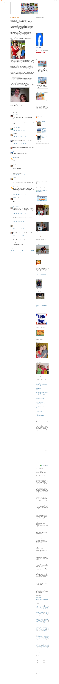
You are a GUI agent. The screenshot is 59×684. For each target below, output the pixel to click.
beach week (40, 637)
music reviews (39, 618)
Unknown (14, 186)
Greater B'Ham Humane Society (41, 394)
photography (44, 606)
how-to (37, 646)
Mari (14, 133)
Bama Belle (15, 114)
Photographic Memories (41, 121)
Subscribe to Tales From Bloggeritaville (42, 599)
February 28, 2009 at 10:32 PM (19, 221)
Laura (14, 145)
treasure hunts (40, 632)
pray (36, 647)
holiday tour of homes (45, 638)
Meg (14, 164)
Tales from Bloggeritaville (39, 32)
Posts (38, 660)
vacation (44, 614)
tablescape (47, 619)
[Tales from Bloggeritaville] (39, 46)
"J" (13, 151)
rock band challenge (40, 648)
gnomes (39, 638)
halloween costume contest (44, 624)
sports (37, 615)
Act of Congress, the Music (40, 383)
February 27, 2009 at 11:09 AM (19, 174)
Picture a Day (39, 135)
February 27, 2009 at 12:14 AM (19, 124)
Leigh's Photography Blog (40, 398)
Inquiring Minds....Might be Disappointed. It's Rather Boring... (43, 131)
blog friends (41, 619)
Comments (39, 662)
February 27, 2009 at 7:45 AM (19, 143)
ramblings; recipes (40, 647)
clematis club (45, 644)
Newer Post (12, 250)
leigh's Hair (40, 630)
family (36, 645)
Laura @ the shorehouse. (17, 224)
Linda (14, 177)
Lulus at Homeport (39, 399)
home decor (44, 611)
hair (43, 627)
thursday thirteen (40, 631)
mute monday (44, 639)
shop (41, 607)
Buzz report (42, 635)
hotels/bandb (47, 645)
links (37, 607)
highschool (42, 615)
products (42, 628)
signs (45, 648)
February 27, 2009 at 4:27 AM (19, 136)
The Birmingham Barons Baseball (41, 408)
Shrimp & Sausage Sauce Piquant (41, 118)
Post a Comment (13, 248)
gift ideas (44, 629)
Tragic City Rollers (39, 412)
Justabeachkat (15, 197)
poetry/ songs (44, 622)
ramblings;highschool (46, 647)
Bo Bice (37, 389)
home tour (43, 645)
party (36, 631)
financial (40, 645)
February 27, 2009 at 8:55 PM (19, 204)
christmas (37, 629)
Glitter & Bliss (15, 157)
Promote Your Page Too (39, 47)
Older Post (32, 250)
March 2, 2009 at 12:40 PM (19, 246)
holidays (37, 611)
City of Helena (38, 390)
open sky (44, 646)
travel (37, 619)
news (37, 609)
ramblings (38, 605)
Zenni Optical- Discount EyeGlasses (41, 416)
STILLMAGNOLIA (16, 206)
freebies (46, 627)
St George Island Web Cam (40, 406)
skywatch (43, 640)
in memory (45, 618)
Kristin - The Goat (16, 127)
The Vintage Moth (39, 411)
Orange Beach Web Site (39, 402)
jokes (44, 616)
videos (39, 620)
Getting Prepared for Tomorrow (44, 137)
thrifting (37, 621)
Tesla (36, 407)
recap (36, 632)
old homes (40, 646)
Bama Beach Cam (38, 388)
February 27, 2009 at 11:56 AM (19, 184)
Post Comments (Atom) (18, 252)
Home (22, 250)
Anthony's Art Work (39, 386)
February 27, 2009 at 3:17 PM (19, 194)
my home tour (45, 630)
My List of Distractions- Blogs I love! (41, 240)
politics (47, 646)
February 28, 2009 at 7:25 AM (19, 213)
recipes (41, 621)
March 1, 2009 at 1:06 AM (18, 228)
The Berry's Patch (15, 231)
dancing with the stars (40, 612)
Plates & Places (39, 117)
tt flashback (47, 640)
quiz (37, 635)
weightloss (38, 652)
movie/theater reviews (38, 639)
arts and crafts (44, 620)
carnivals (45, 621)
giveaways (37, 623)
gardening (37, 628)
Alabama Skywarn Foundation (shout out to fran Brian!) (41, 385)
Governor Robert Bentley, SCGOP (43, 123)
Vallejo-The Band (38, 414)
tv (39, 635)
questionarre (43, 609)
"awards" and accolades (41, 626)
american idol (45, 632)
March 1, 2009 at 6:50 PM (18, 235)
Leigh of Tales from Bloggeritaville (41, 265)
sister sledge (39, 640)
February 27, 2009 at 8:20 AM (19, 154)
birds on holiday (44, 643)
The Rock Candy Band (39, 410)
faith (40, 616)
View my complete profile (41, 274)
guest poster (45, 631)
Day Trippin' (43, 608)
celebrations (44, 637)
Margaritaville (38, 401)
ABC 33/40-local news (39, 381)
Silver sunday (40, 636)
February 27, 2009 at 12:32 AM (19, 130)
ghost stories (38, 622)
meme (48, 616)
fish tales (41, 629)
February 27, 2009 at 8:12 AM (19, 149)
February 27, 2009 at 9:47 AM (19, 161)
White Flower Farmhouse (40, 415)
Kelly (14, 139)
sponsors (41, 649)
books (46, 628)
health (43, 623)
